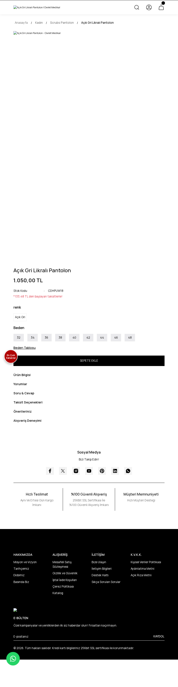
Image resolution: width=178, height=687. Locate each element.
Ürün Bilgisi (22, 375)
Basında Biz (21, 582)
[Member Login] (148, 7)
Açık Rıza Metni (141, 575)
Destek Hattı (100, 575)
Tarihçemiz (21, 569)
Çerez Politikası (63, 586)
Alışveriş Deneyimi (27, 420)
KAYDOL (158, 636)
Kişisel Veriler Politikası (146, 562)
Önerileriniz (22, 411)
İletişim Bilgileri (102, 569)
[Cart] (161, 7)
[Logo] (36, 7)
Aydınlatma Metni (142, 569)
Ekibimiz (19, 575)
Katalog (58, 593)
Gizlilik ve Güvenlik (65, 573)
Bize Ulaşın (99, 562)
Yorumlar (20, 384)
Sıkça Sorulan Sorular (106, 582)
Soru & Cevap (23, 393)
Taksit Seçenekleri (28, 402)
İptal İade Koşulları (65, 580)
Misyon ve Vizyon (25, 562)
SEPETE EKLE (89, 361)
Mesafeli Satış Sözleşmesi (62, 564)
